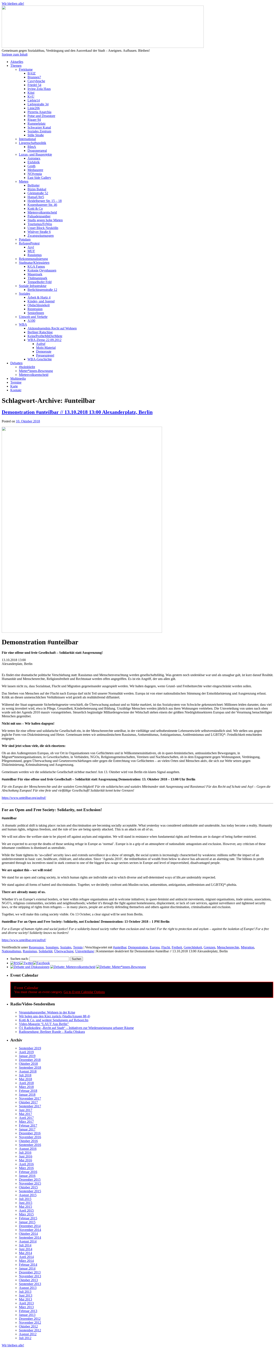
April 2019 (26, 1052)
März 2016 (26, 1168)
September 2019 (30, 1048)
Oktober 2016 (28, 1141)
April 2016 (26, 1164)
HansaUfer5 (36, 197)
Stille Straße (36, 135)
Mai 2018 (25, 1079)
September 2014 (30, 1237)
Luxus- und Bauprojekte (35, 154)
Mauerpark (35, 274)
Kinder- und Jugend (41, 301)
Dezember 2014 (30, 1226)
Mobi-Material (46, 347)
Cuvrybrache (36, 81)
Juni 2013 (25, 1295)
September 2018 (30, 1067)
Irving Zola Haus (39, 89)
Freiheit (177, 947)
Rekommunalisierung (33, 259)
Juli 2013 (25, 1291)
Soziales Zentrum (39, 131)
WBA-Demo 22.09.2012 (44, 340)
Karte (14, 386)
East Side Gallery (39, 177)
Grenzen (209, 947)
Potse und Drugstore (41, 116)
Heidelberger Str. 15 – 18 (45, 201)
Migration (247, 947)
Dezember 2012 (30, 1318)
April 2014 (26, 1257)
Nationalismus (11, 951)
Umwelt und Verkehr (33, 317)
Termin (78, 947)
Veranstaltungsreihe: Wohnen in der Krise (47, 1012)
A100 (31, 320)
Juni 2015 (25, 1203)
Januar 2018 (27, 1094)
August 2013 (28, 1288)
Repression (35, 309)
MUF (31, 251)
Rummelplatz (37, 123)
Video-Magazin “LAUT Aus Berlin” (44, 1024)
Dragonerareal (37, 150)
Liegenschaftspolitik (32, 143)
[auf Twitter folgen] (26, 963)
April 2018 (26, 1083)
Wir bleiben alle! (13, 3)
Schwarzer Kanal (39, 127)
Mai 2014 (25, 1253)
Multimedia (18, 378)
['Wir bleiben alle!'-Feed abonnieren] (15, 963)
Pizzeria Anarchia (39, 112)
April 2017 (26, 1118)
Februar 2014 (28, 1264)
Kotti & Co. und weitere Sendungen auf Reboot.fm (53, 1020)
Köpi (31, 92)
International (27, 139)
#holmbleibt (27, 367)
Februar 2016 (28, 1172)
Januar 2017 (27, 1129)
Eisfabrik (34, 162)
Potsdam (25, 239)
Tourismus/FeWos (40, 224)
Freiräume (26, 69)
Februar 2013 (28, 1311)
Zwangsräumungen (41, 235)
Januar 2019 (27, 1056)
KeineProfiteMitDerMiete (45, 336)
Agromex (34, 158)
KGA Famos (36, 266)
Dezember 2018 (30, 1060)
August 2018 (28, 1071)
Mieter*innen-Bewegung (36, 371)
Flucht (165, 947)
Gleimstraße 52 (38, 193)
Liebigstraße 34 (38, 104)
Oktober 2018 (28, 1063)
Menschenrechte (228, 947)
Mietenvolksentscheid (42, 212)
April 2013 (26, 1303)
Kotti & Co (35, 208)
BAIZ (32, 73)
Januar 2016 (27, 1176)
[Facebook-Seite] (41, 963)
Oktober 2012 (28, 1326)
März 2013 (26, 1307)
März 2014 (26, 1261)
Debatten (16, 363)
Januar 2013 (27, 1315)
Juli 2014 (25, 1245)
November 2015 (30, 1183)
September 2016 (30, 1145)
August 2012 (28, 1334)
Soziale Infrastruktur (32, 286)
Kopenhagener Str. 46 (42, 204)
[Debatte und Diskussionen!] (29, 967)
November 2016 (30, 1137)
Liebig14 (34, 100)
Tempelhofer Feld (40, 282)
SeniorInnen (36, 313)
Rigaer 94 (34, 119)
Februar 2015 (28, 1218)
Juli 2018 (25, 1075)
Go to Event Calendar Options (84, 992)
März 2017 (26, 1121)
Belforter (34, 185)
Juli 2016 (25, 1152)
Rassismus (35, 255)
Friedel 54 (34, 85)
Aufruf (40, 344)
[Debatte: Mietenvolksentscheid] (72, 967)
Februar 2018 (28, 1091)
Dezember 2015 (30, 1179)
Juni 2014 (25, 1249)
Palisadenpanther (39, 216)
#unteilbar (119, 947)
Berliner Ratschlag (40, 332)
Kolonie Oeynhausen (42, 270)
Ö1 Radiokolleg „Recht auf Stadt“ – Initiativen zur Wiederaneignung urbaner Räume (76, 1028)
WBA (23, 324)
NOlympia (35, 174)
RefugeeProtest (29, 243)
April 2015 (26, 1210)
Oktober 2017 (28, 1102)
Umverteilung (84, 951)
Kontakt (15, 390)
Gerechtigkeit (193, 947)
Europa (155, 947)
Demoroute (43, 351)
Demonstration (138, 947)
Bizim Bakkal (37, 189)
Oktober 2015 (28, 1187)
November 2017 (30, 1098)
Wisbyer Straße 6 (39, 232)
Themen (15, 65)
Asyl (31, 247)
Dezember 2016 (30, 1133)
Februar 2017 (28, 1125)
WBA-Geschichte (40, 359)
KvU (31, 96)
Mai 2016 (25, 1160)
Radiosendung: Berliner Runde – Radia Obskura (52, 1031)
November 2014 (30, 1230)
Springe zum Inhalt (15, 54)
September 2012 (30, 1330)
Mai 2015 (25, 1206)
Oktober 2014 (28, 1233)
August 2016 (28, 1148)
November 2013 (30, 1276)
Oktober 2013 (28, 1280)
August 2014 (28, 1241)
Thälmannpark (37, 278)
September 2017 (30, 1106)
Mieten (23, 181)
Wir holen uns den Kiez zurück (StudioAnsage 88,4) (54, 1016)
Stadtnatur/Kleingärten (34, 262)
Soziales (24, 293)
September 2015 (30, 1191)
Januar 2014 (27, 1268)
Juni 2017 (25, 1110)
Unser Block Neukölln (43, 228)
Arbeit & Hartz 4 (39, 297)
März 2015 (26, 1214)
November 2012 (30, 1322)
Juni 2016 (25, 1156)
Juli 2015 (25, 1199)
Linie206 (34, 108)
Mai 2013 (25, 1299)
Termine (15, 382)
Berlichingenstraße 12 (42, 289)
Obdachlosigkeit (39, 305)
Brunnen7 (34, 77)
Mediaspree (35, 170)
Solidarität (45, 951)
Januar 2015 (27, 1222)
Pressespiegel (45, 355)
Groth (31, 166)
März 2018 (26, 1087)
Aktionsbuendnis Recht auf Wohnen (52, 328)
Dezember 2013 (30, 1272)
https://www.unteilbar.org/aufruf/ (24, 798)
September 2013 (30, 1284)
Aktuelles (16, 62)
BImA (32, 147)
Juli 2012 (25, 1338)
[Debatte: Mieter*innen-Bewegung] (121, 967)
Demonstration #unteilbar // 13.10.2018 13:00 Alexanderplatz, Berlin (77, 412)
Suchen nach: (19, 959)
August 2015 (28, 1195)
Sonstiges (52, 947)
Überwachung (63, 951)
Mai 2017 (25, 1114)
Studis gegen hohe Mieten (45, 220)
